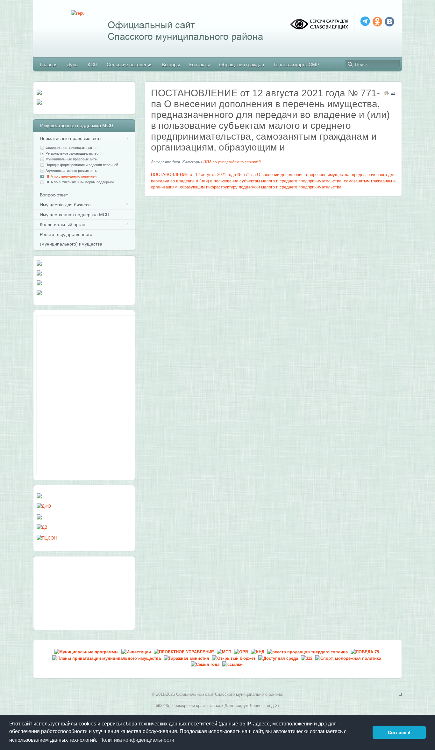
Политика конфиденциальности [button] (136, 740)
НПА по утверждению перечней (232, 162)
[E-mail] (393, 94)
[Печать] (386, 94)
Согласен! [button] (399, 732)
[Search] (350, 64)
